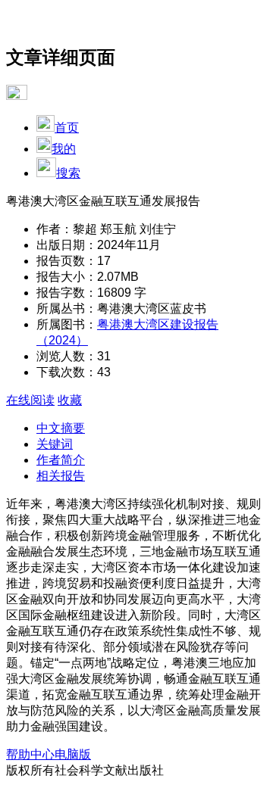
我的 (64, 148)
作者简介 (60, 459)
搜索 (68, 173)
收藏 (70, 400)
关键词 (54, 444)
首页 (67, 127)
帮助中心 (30, 754)
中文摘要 (60, 428)
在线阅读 (30, 400)
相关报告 (60, 475)
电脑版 (73, 754)
